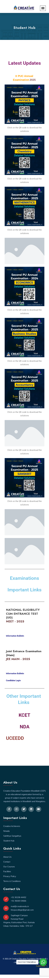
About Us (7, 857)
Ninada (6, 831)
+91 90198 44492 (18, 897)
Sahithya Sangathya (12, 836)
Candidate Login (13, 680)
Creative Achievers (11, 826)
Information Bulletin (15, 636)
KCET (24, 715)
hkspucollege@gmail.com (22, 910)
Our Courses (9, 866)
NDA (24, 727)
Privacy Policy (9, 876)
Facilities (7, 871)
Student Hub (8, 841)
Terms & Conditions (12, 881)
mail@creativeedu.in (20, 906)
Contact (6, 862)
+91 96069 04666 (18, 901)
